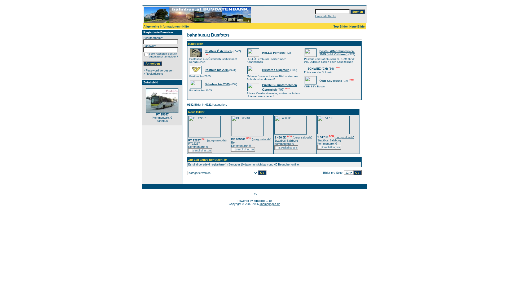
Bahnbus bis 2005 (217, 84)
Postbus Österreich (218, 51)
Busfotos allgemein (275, 70)
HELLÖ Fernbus (273, 52)
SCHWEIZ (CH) (318, 68)
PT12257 (194, 143)
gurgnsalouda (217, 140)
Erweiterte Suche (325, 16)
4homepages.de (270, 203)
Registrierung (154, 73)
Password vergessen (159, 70)
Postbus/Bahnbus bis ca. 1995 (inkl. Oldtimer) (336, 53)
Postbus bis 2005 (217, 70)
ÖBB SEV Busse (330, 80)
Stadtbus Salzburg (286, 140)
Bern (234, 142)
